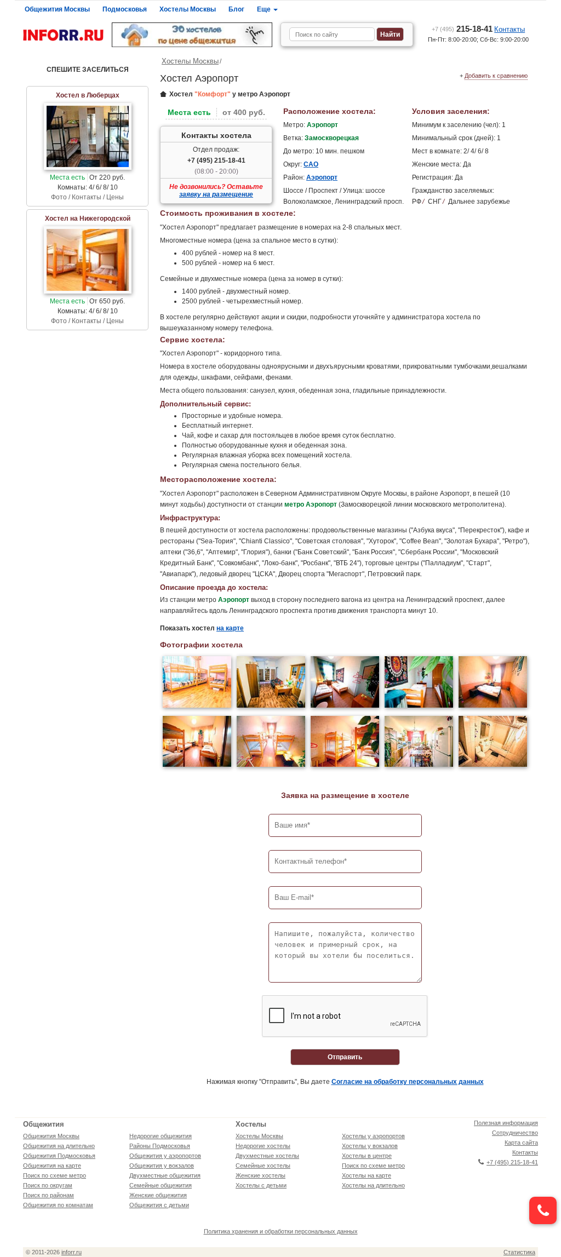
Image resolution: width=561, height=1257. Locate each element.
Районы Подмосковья (159, 1146)
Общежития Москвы (57, 9)
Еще (264, 9)
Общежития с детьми (159, 1205)
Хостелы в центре (367, 1155)
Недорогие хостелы (263, 1146)
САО (311, 164)
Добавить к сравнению (496, 75)
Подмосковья (124, 9)
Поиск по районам (48, 1195)
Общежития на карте (52, 1165)
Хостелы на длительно (373, 1185)
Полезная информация (506, 1123)
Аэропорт (321, 177)
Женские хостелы (260, 1175)
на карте (230, 628)
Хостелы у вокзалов (370, 1146)
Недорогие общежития (160, 1136)
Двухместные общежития (165, 1175)
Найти (390, 34)
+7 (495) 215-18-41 (216, 160)
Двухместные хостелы (267, 1155)
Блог (236, 9)
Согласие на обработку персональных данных (407, 1082)
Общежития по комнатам (58, 1205)
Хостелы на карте (366, 1175)
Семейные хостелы (263, 1165)
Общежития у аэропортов (165, 1155)
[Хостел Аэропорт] (197, 683)
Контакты (509, 29)
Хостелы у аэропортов (373, 1136)
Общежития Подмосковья (59, 1155)
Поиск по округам (47, 1185)
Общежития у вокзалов (161, 1165)
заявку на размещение (216, 194)
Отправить (345, 1057)
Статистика (519, 1252)
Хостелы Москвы (187, 9)
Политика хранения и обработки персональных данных (281, 1231)
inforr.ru (71, 1252)
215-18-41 (462, 28)
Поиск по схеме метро (54, 1175)
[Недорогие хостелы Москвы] (192, 34)
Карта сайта (521, 1142)
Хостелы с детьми (261, 1185)
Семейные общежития (160, 1185)
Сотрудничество (515, 1132)
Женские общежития (158, 1195)
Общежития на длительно (59, 1146)
